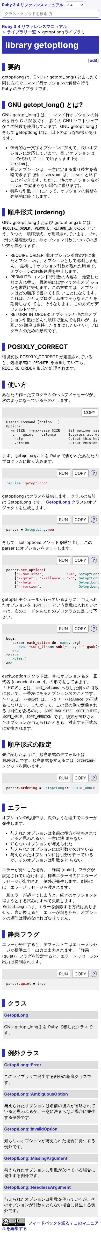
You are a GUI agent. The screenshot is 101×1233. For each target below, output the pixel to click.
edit (93, 60)
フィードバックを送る (49, 1222)
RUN (63, 473)
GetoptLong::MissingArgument (35, 1158)
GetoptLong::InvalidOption (30, 1129)
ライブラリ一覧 (21, 31)
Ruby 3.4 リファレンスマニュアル (32, 4)
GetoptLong (58, 502)
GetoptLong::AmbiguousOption (36, 1094)
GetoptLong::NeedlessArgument (37, 1187)
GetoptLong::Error (22, 1064)
